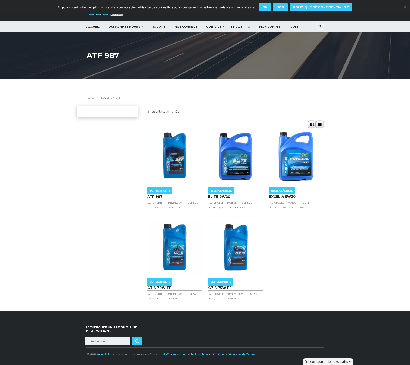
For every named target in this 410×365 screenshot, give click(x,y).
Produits (157, 26)
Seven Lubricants (107, 354)
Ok (265, 7)
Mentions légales (200, 354)
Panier (295, 26)
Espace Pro (240, 26)
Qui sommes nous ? (124, 26)
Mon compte (270, 26)
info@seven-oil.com (174, 354)
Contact (214, 26)
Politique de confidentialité (321, 7)
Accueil (93, 26)
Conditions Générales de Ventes (234, 354)
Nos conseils (186, 26)
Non (280, 7)
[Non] (405, 7)
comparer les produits (329, 361)
